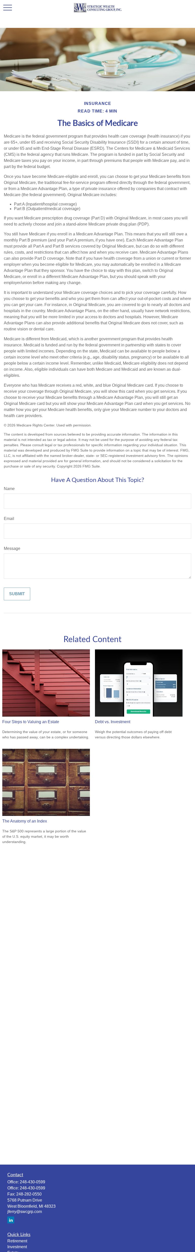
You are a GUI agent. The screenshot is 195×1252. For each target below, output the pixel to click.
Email (9, 518)
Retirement (17, 1241)
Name (9, 489)
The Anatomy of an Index (24, 821)
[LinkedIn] (10, 1220)
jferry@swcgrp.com (24, 1211)
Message (12, 548)
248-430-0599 (32, 1182)
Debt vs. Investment (112, 722)
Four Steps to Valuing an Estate (30, 722)
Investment (17, 1247)
